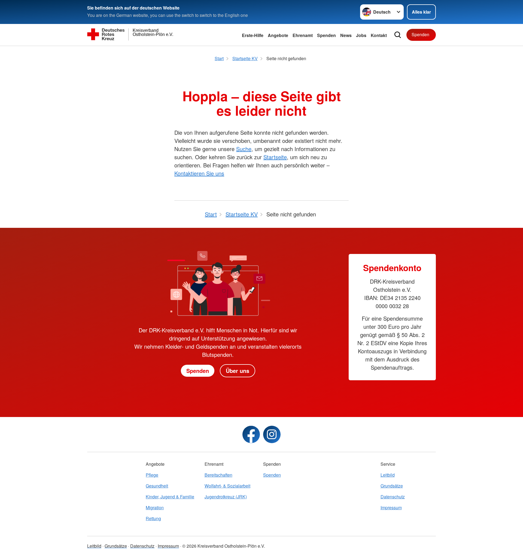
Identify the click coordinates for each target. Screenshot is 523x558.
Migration (155, 507)
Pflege (152, 475)
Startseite (275, 157)
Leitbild (388, 475)
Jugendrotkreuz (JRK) (226, 496)
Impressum (391, 507)
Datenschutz (393, 496)
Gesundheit (157, 486)
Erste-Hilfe (252, 35)
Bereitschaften (218, 475)
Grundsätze (392, 486)
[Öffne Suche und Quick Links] (397, 34)
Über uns (237, 371)
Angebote (278, 35)
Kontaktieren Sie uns (199, 173)
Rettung (153, 518)
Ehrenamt (303, 35)
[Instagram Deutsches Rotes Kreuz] (272, 434)
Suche (243, 149)
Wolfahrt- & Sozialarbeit (227, 486)
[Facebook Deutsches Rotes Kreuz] (251, 434)
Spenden (326, 35)
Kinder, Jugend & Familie (170, 496)
